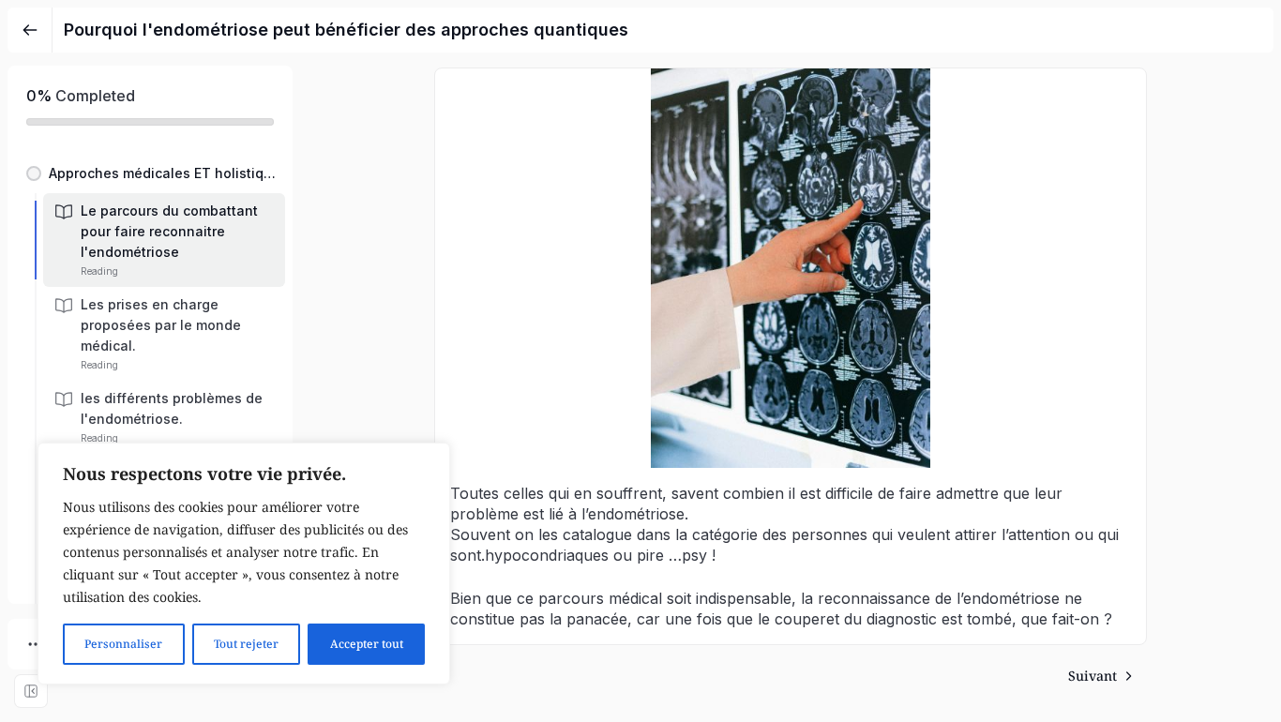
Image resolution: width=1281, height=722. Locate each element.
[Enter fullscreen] (31, 691)
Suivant (1092, 675)
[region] (244, 563)
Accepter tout (366, 644)
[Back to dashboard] (30, 30)
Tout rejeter (246, 644)
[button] (150, 173)
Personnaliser (123, 644)
